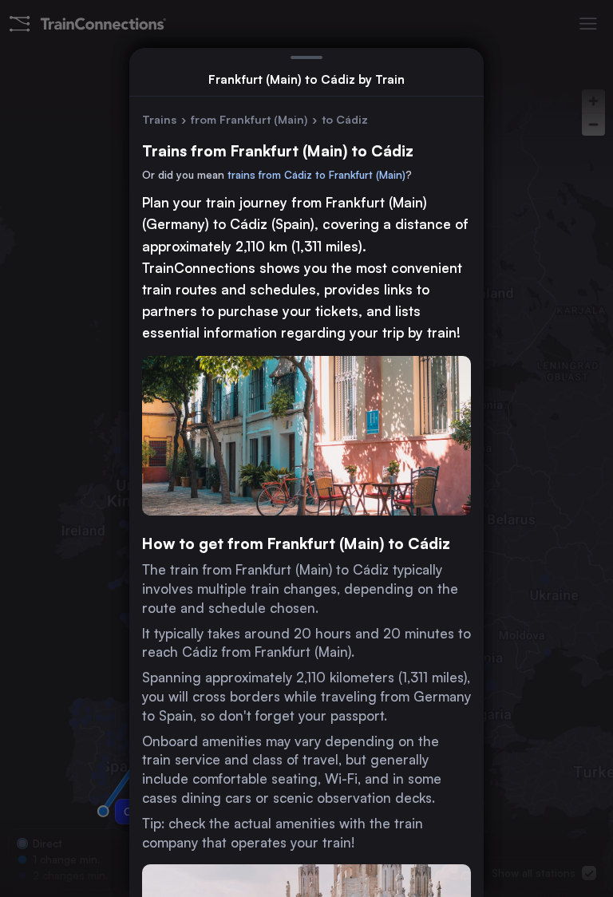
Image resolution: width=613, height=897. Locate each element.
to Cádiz (345, 119)
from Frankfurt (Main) (249, 119)
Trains (159, 119)
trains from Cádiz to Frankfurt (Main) (316, 174)
